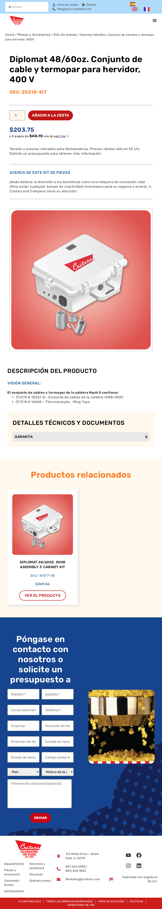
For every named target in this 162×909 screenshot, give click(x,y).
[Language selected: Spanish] (143, 7)
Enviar (40, 818)
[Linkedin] (139, 865)
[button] (74, 136)
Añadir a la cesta (50, 115)
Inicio (9, 35)
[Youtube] (128, 855)
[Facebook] (139, 855)
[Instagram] (128, 865)
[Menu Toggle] (155, 20)
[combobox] (26, 7)
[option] (136, 9)
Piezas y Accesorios (34, 35)
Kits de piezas (65, 35)
